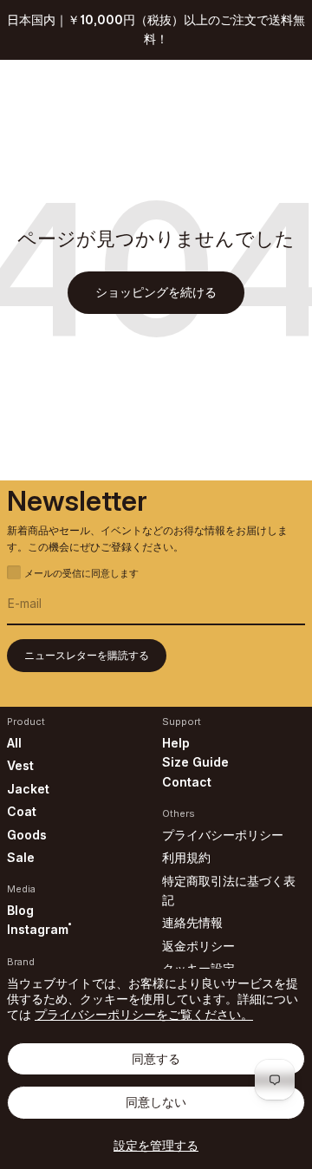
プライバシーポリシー (222, 834)
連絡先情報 (192, 922)
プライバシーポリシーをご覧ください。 (144, 1014)
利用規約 (186, 857)
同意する (156, 1058)
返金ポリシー (198, 945)
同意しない (156, 1101)
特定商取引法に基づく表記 (229, 890)
